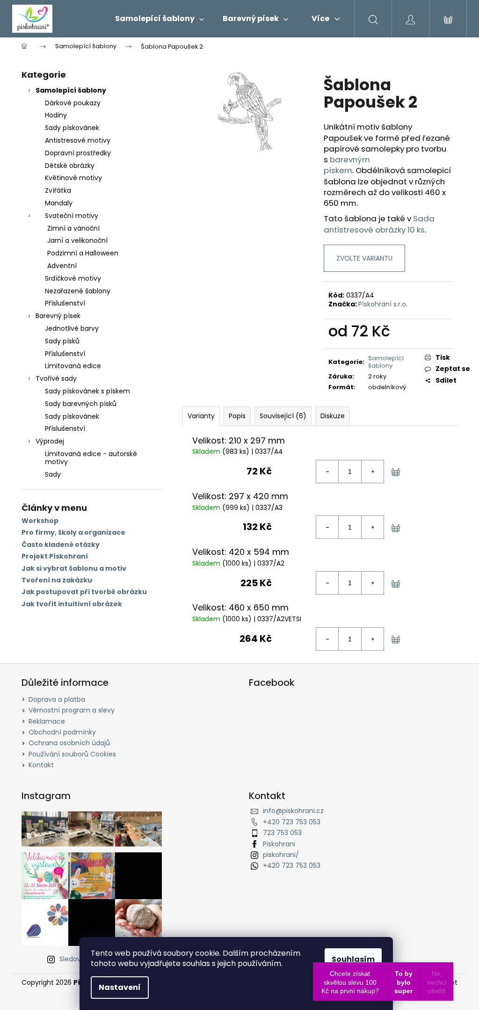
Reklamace (47, 721)
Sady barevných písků (80, 403)
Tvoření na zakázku (57, 580)
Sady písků (62, 341)
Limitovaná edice (73, 366)
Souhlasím (353, 959)
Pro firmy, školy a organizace (73, 532)
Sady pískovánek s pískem (87, 391)
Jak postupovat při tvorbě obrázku (84, 592)
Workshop (40, 520)
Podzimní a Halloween (82, 253)
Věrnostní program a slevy (72, 710)
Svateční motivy (71, 215)
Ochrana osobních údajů (69, 743)
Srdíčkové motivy (73, 278)
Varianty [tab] (201, 416)
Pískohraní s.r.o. (382, 304)
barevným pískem (347, 165)
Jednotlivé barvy (72, 328)
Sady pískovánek (72, 127)
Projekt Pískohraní (55, 556)
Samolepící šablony (71, 90)
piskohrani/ (281, 854)
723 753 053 (282, 832)
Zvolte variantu (364, 258)
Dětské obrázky (69, 165)
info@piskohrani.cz (293, 810)
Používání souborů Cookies (72, 754)
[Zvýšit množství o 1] (372, 471)
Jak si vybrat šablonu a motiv (74, 568)
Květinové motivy (73, 177)
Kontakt (41, 765)
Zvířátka (58, 190)
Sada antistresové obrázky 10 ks (379, 224)
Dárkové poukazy (73, 103)
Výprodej (50, 441)
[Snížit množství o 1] (327, 471)
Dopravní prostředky (78, 153)
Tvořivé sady (56, 378)
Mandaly (59, 203)
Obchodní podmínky (62, 732)
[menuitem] (159, 18)
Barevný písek (58, 315)
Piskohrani (279, 844)
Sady (53, 474)
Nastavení (120, 987)
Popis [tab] (237, 416)
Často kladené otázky (61, 544)
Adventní (62, 265)
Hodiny (56, 115)
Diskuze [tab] (332, 416)
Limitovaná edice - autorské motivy (91, 457)
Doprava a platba (57, 699)
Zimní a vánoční (73, 228)
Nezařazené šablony (77, 291)
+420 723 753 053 (291, 822)
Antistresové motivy (77, 140)
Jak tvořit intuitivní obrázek (72, 604)
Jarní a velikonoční (77, 240)
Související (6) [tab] (283, 416)
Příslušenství (65, 303)
